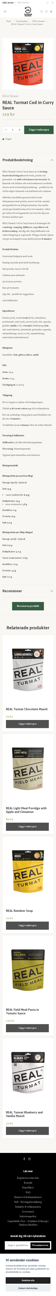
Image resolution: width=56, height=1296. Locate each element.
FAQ (28, 1192)
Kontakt (28, 1183)
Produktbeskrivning (17, 160)
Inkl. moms (8, 2)
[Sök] (41, 11)
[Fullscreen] (28, 63)
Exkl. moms (23, 2)
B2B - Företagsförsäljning (28, 1202)
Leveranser (28, 1211)
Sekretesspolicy (28, 1216)
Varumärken (22, 21)
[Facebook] (24, 1159)
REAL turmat (39, 21)
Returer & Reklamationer (28, 1197)
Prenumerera (40, 1245)
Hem (8, 21)
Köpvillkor (28, 1187)
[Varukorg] (51, 11)
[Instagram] (29, 1159)
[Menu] (5, 11)
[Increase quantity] (19, 130)
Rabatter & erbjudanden (28, 1207)
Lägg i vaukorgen (27, 724)
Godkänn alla (28, 1280)
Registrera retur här (28, 1178)
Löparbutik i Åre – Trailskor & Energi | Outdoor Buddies (28, 1223)
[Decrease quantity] (6, 130)
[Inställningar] (47, 3)
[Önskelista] (46, 11)
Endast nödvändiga (28, 1288)
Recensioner (12, 591)
